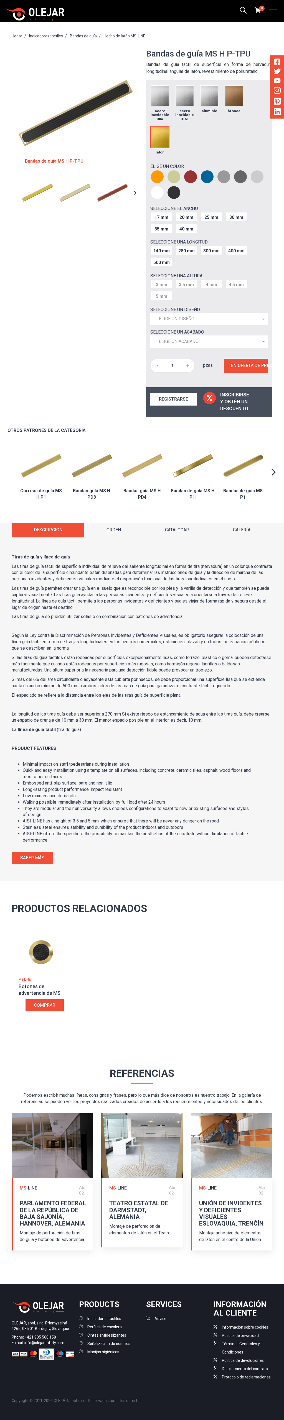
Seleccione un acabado (177, 332)
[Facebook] (277, 62)
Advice (160, 1318)
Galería (241, 529)
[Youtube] (277, 81)
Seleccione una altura (176, 275)
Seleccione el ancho (174, 208)
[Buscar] (243, 11)
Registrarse (173, 399)
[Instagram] (277, 91)
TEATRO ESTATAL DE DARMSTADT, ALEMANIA (138, 1210)
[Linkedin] (277, 113)
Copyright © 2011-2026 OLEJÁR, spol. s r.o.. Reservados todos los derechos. (77, 1400)
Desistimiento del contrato (245, 1369)
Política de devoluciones (243, 1360)
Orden (113, 529)
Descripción (48, 529)
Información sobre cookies (245, 1327)
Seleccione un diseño (175, 309)
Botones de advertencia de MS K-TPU (39, 993)
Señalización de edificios (108, 1343)
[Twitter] (277, 72)
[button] (209, 319)
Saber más (32, 857)
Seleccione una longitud (179, 242)
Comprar (44, 1005)
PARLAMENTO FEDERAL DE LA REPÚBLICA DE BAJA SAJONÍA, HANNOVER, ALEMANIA (53, 1213)
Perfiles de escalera (104, 1327)
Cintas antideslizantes (106, 1335)
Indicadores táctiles (104, 1318)
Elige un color (167, 166)
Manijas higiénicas (103, 1352)
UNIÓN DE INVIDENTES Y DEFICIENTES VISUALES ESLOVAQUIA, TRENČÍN (231, 1213)
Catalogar (177, 529)
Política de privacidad (240, 1335)
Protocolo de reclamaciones (246, 1377)
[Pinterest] (277, 102)
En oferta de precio (249, 365)
